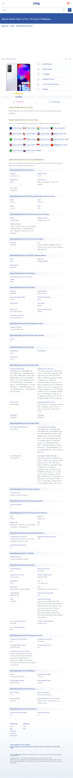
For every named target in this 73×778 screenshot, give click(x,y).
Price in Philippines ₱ (49, 133)
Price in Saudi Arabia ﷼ (22, 139)
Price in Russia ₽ (34, 150)
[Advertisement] (36, 42)
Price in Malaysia (20, 133)
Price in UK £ (18, 145)
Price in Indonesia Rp (49, 145)
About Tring (13, 731)
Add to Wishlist (20, 102)
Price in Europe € (19, 128)
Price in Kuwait (60, 128)
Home (11, 726)
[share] (3, 3)
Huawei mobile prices (15, 746)
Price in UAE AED (61, 139)
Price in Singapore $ (34, 139)
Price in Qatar (60, 133)
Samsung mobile (37, 746)
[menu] (70, 3)
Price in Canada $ (33, 128)
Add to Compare (55, 102)
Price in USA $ (33, 145)
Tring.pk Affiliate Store (15, 754)
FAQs (24, 728)
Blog (11, 728)
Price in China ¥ (61, 145)
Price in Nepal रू (34, 133)
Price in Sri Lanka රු (48, 139)
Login (24, 726)
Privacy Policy (13, 735)
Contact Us (13, 733)
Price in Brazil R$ (20, 150)
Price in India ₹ (47, 128)
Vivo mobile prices (47, 746)
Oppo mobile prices (27, 746)
